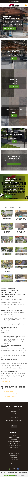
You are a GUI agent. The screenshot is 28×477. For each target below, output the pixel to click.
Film (14, 141)
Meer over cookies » (20, 475)
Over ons (14, 435)
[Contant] (9, 469)
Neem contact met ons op (10, 396)
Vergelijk (14, 461)
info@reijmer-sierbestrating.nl (14, 420)
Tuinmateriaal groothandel (10, 393)
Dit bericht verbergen (9, 475)
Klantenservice (14, 443)
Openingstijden (14, 447)
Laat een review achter (6, 381)
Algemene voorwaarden (14, 437)
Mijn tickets (14, 457)
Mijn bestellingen (14, 455)
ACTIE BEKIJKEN (14, 86)
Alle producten (14, 463)
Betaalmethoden (14, 439)
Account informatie (14, 453)
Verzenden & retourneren (14, 441)
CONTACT (8, 196)
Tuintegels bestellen (8, 391)
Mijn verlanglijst (14, 459)
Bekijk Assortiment (9, 28)
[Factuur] (14, 469)
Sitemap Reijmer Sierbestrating (14, 445)
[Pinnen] (18, 469)
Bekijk (14, 58)
